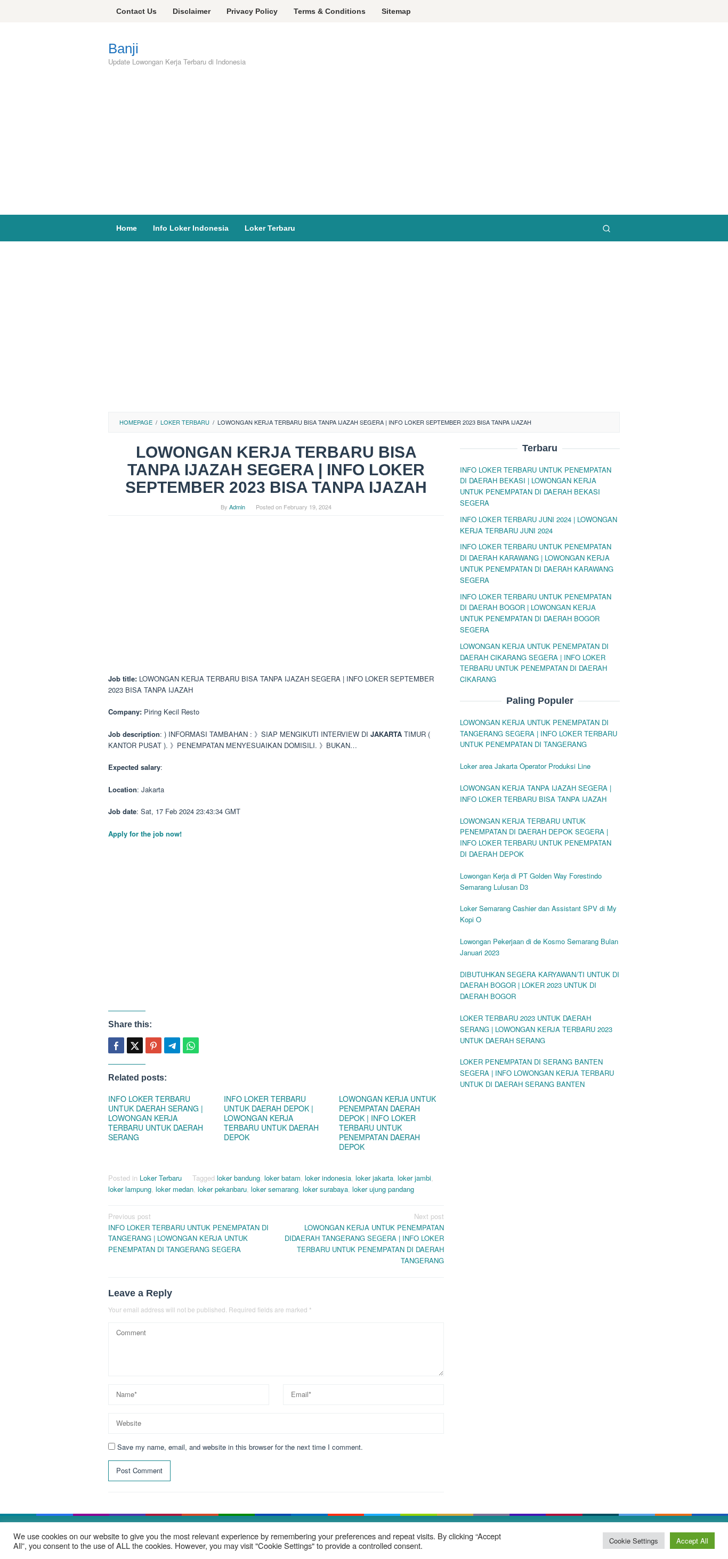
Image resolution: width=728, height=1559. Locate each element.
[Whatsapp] (191, 1045)
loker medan (174, 1189)
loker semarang (274, 1189)
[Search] (606, 228)
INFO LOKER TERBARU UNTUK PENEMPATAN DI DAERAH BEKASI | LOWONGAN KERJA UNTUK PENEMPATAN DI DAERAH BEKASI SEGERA (535, 486)
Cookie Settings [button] (633, 1541)
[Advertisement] (311, 134)
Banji (123, 48)
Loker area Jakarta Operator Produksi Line (525, 766)
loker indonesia (328, 1178)
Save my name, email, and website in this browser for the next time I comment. (240, 1447)
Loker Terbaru (161, 1178)
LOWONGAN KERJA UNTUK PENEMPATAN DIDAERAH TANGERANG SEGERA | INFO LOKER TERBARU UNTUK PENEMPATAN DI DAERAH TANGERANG (364, 1238)
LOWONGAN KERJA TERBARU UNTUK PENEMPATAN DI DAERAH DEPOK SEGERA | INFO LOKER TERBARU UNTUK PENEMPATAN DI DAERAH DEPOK (535, 837)
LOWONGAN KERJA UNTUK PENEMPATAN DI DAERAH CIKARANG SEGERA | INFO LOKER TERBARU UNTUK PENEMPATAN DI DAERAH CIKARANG (534, 662)
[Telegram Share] (172, 1045)
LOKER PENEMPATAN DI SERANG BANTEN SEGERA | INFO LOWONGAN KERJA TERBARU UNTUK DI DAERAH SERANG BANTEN (537, 1073)
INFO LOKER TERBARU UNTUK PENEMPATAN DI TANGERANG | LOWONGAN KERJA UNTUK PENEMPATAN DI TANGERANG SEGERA (188, 1232)
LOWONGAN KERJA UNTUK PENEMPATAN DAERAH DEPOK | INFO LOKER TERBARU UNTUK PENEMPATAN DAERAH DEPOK (387, 1122)
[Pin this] (153, 1045)
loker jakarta (374, 1178)
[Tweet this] (135, 1045)
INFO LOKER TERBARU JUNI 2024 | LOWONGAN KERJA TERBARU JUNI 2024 (538, 524)
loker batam (282, 1178)
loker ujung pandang (383, 1189)
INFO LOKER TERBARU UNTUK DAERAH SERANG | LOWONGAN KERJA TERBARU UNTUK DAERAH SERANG (155, 1117)
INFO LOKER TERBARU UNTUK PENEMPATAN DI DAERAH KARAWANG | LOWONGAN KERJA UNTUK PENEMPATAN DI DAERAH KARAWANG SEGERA (536, 563)
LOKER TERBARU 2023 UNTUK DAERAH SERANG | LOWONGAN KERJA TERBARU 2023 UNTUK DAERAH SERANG (536, 1029)
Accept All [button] (692, 1541)
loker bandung (238, 1178)
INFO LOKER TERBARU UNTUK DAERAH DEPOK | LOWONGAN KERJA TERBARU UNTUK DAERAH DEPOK (271, 1117)
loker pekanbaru (222, 1189)
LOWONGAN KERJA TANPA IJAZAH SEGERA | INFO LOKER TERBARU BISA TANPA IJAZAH (535, 793)
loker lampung (129, 1189)
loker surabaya (325, 1189)
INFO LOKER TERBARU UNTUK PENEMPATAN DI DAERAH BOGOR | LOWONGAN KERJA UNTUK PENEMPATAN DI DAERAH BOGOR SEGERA (535, 613)
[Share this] (116, 1045)
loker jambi (414, 1178)
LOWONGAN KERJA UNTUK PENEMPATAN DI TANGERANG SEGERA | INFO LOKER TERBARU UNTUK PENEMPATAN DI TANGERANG (538, 733)
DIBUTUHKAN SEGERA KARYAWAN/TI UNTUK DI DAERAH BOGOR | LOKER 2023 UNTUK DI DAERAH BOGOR (539, 985)
